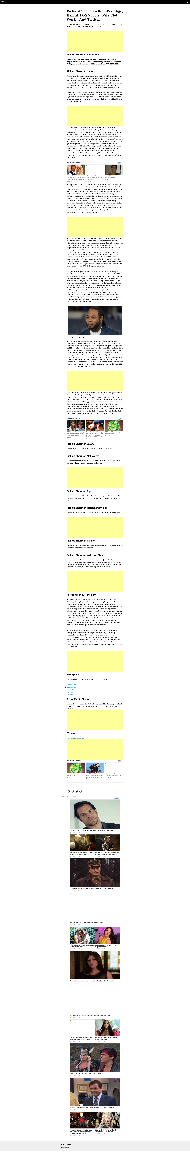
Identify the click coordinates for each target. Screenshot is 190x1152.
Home (62, 1144)
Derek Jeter (70, 692)
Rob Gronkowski (72, 684)
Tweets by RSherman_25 (75, 738)
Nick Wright (70, 694)
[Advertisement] (95, 41)
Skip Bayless (70, 689)
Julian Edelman (71, 687)
